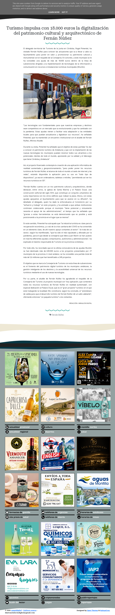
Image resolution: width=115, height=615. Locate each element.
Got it (65, 12)
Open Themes (92, 610)
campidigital (16, 610)
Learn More (54, 12)
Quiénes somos (29, 610)
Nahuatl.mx (105, 610)
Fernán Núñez (58, 314)
